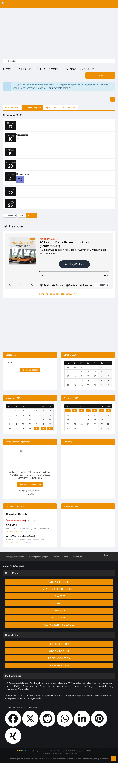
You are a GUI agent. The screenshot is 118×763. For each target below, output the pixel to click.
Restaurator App (59, 644)
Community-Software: (59, 753)
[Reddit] (47, 719)
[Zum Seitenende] (113, 758)
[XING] (13, 736)
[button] (112, 99)
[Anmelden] (106, 4)
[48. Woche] (110, 75)
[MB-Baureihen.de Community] (4, 4)
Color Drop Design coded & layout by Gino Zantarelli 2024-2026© (50, 751)
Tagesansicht (51, 107)
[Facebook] (13, 719)
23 (10, 205)
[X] (30, 719)
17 (10, 127)
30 (50, 428)
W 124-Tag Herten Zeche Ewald (20, 536)
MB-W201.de (59, 603)
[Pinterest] (99, 719)
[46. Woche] (89, 75)
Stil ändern (108, 555)
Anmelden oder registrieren (29, 484)
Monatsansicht (12, 107)
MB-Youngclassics (59, 658)
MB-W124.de (59, 596)
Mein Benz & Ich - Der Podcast (59, 588)
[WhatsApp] (65, 719)
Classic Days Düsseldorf (17, 513)
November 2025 (13, 398)
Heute (100, 75)
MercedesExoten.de (59, 617)
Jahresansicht (69, 107)
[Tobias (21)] (20, 179)
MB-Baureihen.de (59, 581)
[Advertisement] (59, 30)
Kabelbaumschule (59, 651)
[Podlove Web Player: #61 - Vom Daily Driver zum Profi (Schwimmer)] (59, 261)
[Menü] (114, 4)
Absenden (32, 215)
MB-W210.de (59, 610)
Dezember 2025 (71, 398)
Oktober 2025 (70, 354)
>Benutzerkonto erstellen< (59, 87)
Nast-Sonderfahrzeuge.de (59, 624)
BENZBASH (11, 525)
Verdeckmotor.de (59, 665)
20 (10, 166)
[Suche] (99, 4)
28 (37, 428)
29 (43, 428)
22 (10, 193)
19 (10, 153)
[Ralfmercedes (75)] (20, 140)
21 (10, 178)
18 (10, 139)
